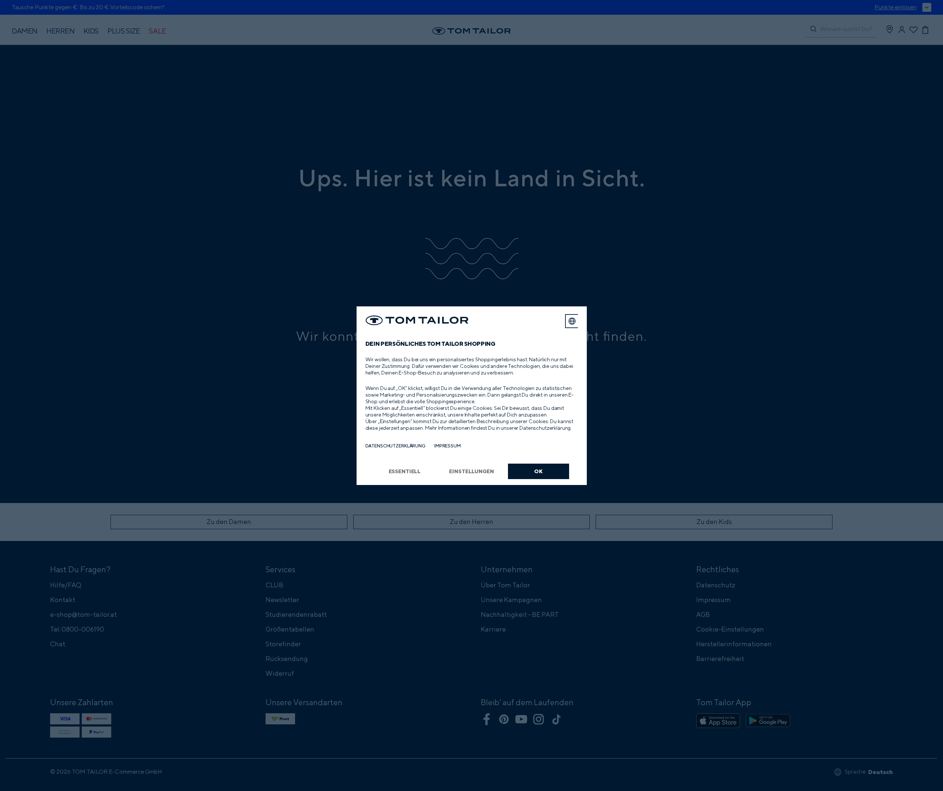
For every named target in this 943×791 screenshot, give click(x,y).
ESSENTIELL (405, 471)
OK (538, 471)
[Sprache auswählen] (572, 321)
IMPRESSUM (447, 446)
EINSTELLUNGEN (471, 471)
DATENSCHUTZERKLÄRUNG (395, 446)
